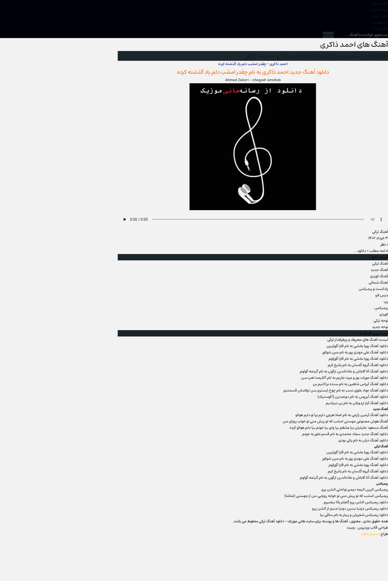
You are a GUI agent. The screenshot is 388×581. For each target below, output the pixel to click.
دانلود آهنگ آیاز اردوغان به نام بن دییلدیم (357, 403)
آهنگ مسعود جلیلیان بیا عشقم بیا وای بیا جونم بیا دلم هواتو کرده (339, 428)
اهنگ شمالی (378, 282)
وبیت (351, 527)
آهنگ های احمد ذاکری (354, 44)
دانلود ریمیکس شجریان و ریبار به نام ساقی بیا (354, 515)
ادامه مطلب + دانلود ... (370, 251)
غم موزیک (380, 22)
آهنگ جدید (379, 270)
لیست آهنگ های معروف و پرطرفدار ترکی (357, 339)
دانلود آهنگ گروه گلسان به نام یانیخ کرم (358, 365)
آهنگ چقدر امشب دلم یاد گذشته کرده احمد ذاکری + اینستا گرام (317, 56)
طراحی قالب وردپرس (372, 527)
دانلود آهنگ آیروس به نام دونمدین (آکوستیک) (353, 397)
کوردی (383, 314)
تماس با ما (380, 28)
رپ (386, 301)
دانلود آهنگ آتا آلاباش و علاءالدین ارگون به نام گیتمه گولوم (344, 371)
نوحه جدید (380, 327)
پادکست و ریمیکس (373, 289)
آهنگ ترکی (380, 16)
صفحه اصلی (379, 9)
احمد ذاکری (275, 72)
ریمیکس (381, 308)
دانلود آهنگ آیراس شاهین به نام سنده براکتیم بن (350, 384)
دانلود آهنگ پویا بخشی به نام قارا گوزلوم (358, 359)
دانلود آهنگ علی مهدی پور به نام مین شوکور (355, 352)
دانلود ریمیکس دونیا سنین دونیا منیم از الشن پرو (350, 508)
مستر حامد (369, 534)
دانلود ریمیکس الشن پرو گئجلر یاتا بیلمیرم (356, 502)
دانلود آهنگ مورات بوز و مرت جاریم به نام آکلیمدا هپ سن (344, 378)
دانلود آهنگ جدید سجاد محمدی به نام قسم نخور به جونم (345, 434)
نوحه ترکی (380, 320)
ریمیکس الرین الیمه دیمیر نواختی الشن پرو (354, 489)
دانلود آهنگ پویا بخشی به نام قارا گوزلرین (357, 346)
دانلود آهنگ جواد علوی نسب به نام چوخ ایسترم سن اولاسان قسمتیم (335, 390)
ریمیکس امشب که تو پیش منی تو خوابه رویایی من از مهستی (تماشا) (336, 496)
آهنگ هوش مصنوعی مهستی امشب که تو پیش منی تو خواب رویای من (335, 421)
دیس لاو (381, 295)
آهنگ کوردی (379, 276)
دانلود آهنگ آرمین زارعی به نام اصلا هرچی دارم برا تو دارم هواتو (341, 415)
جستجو (328, 35)
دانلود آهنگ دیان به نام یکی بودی (363, 440)
